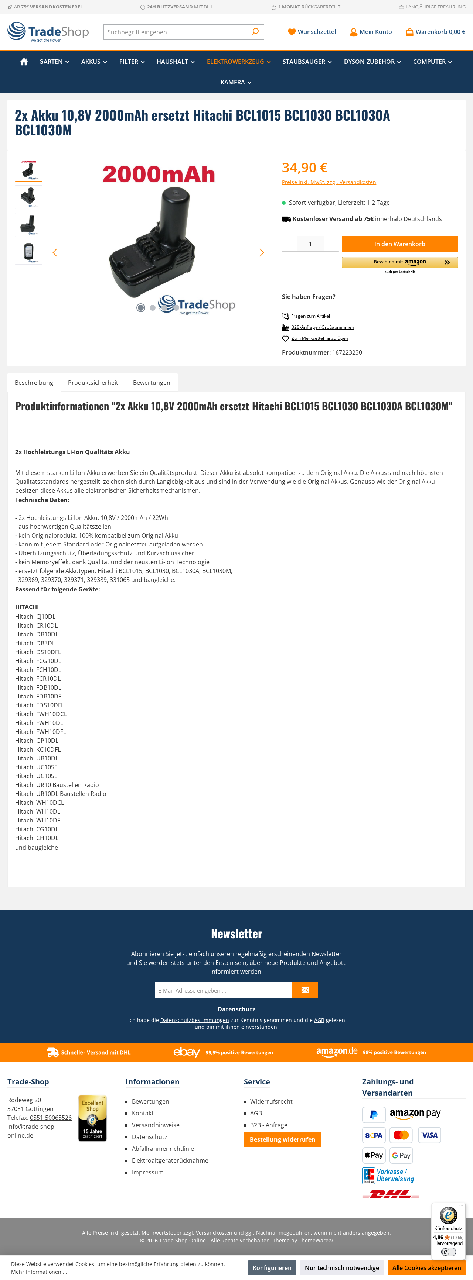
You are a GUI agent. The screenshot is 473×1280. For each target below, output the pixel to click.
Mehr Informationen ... (39, 1271)
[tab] (34, 382)
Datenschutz (149, 1137)
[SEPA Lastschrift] (374, 1135)
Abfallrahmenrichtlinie (163, 1149)
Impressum (148, 1172)
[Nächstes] (261, 253)
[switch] (448, 1252)
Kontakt (143, 1113)
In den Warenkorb (399, 244)
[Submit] (305, 990)
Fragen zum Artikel (310, 316)
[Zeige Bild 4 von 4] (176, 308)
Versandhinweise (156, 1125)
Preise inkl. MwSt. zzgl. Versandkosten (329, 182)
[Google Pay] (401, 1155)
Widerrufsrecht (271, 1101)
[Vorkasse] (388, 1175)
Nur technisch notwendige (342, 1268)
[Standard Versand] (390, 1194)
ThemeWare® (316, 1240)
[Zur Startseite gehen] (48, 32)
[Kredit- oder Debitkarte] (415, 1135)
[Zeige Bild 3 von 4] (164, 308)
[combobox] (175, 32)
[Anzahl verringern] (289, 244)
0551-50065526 (51, 1118)
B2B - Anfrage (268, 1125)
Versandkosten (214, 1232)
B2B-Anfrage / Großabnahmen (322, 327)
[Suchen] (255, 32)
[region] (141, 237)
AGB (319, 1020)
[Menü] (461, 1207)
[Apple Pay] (374, 1155)
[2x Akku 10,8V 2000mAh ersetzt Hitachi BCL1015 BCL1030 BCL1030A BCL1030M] (158, 237)
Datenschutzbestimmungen (194, 1020)
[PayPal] (374, 1115)
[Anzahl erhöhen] (331, 244)
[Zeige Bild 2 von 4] (153, 308)
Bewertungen (150, 1101)
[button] (400, 266)
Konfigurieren (272, 1268)
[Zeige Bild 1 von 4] (141, 308)
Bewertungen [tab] (151, 383)
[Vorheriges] (55, 253)
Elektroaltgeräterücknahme (170, 1160)
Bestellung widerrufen (283, 1139)
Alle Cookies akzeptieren (426, 1268)
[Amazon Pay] (415, 1115)
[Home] (24, 61)
